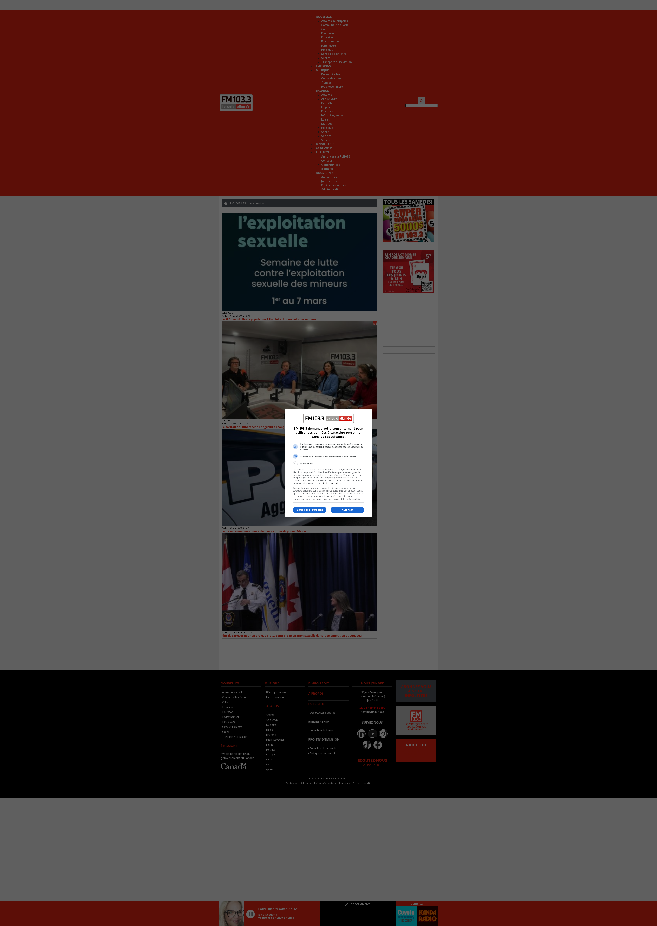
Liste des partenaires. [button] (331, 483)
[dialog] (328, 463)
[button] (328, 463)
